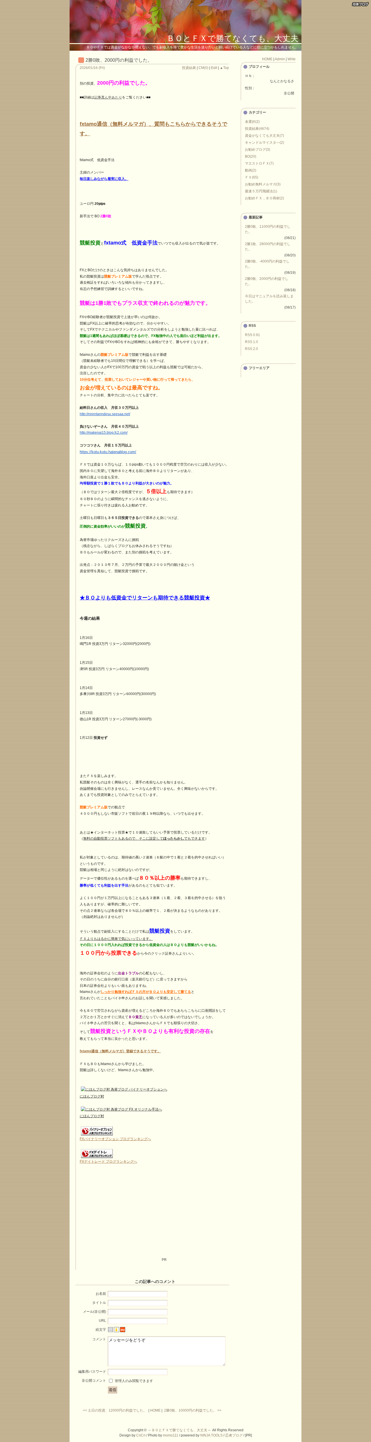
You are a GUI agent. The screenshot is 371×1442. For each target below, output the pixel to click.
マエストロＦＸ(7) (259, 163)
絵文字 (101, 1330)
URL (102, 1321)
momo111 (170, 1435)
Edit (214, 68)
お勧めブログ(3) (257, 149)
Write (292, 59)
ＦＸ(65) (251, 177)
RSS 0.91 (252, 335)
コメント (99, 1339)
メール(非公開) (94, 1312)
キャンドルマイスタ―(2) (264, 143)
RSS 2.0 (251, 349)
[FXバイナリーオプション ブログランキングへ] (97, 1135)
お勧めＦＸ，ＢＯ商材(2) (264, 198)
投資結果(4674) (257, 129)
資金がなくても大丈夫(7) (264, 136)
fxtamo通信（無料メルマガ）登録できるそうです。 (120, 1051)
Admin (280, 59)
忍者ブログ (234, 1435)
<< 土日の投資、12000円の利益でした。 (115, 1410)
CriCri (141, 1435)
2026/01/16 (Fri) (92, 68)
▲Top (224, 68)
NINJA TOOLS (211, 1435)
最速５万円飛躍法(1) (261, 191)
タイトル (99, 1303)
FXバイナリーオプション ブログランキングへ (115, 1139)
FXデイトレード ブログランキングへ (108, 1162)
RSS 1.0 (251, 342)
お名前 (101, 1294)
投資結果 (189, 68)
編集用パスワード (92, 1372)
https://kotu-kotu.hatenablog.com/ (108, 452)
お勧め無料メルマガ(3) (263, 184)
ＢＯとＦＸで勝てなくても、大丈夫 (233, 38)
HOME (155, 1410)
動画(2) (250, 170)
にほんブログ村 (92, 1096)
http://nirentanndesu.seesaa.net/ (105, 414)
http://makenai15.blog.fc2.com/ (104, 433)
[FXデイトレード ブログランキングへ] (97, 1157)
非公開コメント (94, 1381)
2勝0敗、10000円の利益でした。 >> (192, 1410)
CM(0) (203, 68)
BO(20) (250, 156)
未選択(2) (252, 122)
